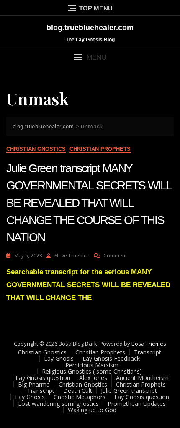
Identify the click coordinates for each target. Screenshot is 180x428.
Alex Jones (93, 378)
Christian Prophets (100, 149)
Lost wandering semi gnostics (58, 404)
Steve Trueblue (72, 255)
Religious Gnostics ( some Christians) (92, 371)
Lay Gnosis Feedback (111, 358)
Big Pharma (34, 384)
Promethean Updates (137, 404)
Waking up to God (92, 410)
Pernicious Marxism (91, 365)
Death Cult (77, 391)
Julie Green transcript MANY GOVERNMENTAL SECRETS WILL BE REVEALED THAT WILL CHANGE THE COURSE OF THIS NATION (89, 203)
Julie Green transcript (129, 391)
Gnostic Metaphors (79, 397)
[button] (90, 57)
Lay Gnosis (59, 358)
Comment (115, 256)
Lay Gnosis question (42, 378)
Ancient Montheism (142, 378)
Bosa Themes (148, 343)
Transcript (147, 352)
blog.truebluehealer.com (90, 27)
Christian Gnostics (36, 149)
